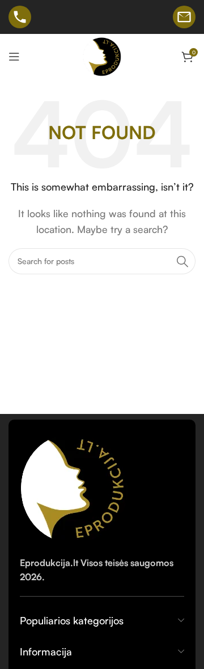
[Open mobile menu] (14, 56)
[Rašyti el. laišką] (184, 17)
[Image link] (75, 486)
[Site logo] (102, 55)
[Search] (182, 261)
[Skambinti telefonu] (19, 17)
